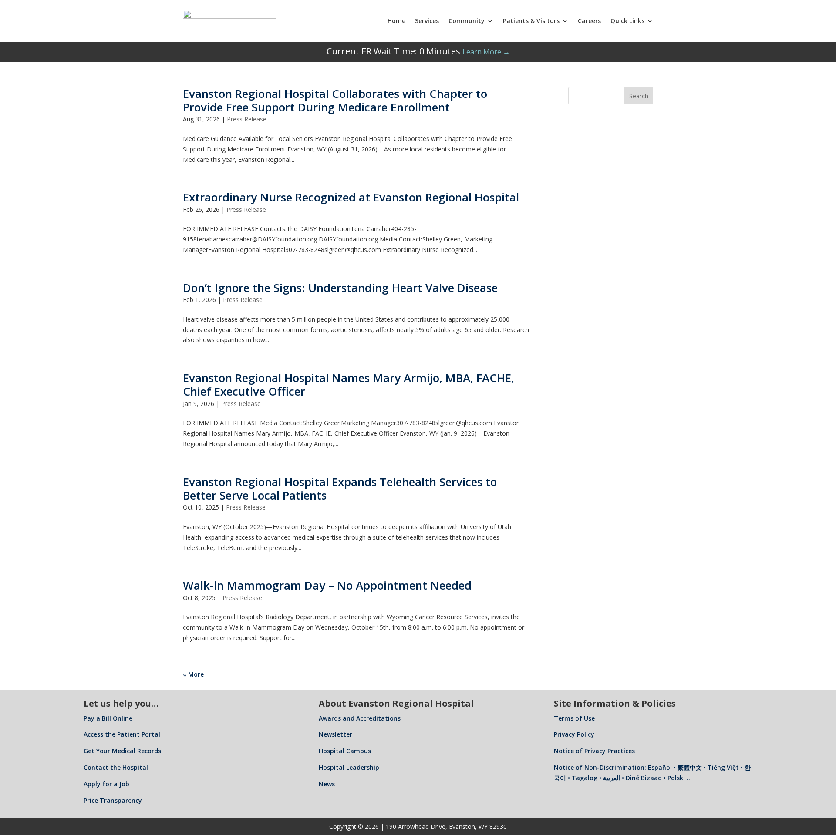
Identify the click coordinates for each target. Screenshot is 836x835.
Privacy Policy (574, 734)
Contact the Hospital (116, 767)
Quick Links (627, 21)
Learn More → (486, 52)
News (327, 784)
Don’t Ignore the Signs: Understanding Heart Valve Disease (340, 287)
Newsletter (335, 734)
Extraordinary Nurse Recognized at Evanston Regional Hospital (351, 197)
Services (427, 21)
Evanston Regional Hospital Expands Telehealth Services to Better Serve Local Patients (340, 488)
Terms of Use (574, 718)
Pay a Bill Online (108, 718)
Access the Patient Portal (122, 734)
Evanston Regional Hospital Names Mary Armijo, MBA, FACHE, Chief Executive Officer (348, 384)
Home (396, 21)
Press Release (246, 119)
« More (193, 674)
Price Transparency (113, 800)
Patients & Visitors (531, 21)
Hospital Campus (345, 751)
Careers (589, 21)
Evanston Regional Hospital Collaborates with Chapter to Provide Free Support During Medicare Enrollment (335, 100)
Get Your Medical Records (122, 751)
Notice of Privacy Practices (594, 751)
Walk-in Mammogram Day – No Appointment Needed (327, 585)
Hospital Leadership (349, 767)
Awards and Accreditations (360, 718)
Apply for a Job (106, 784)
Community (466, 21)
